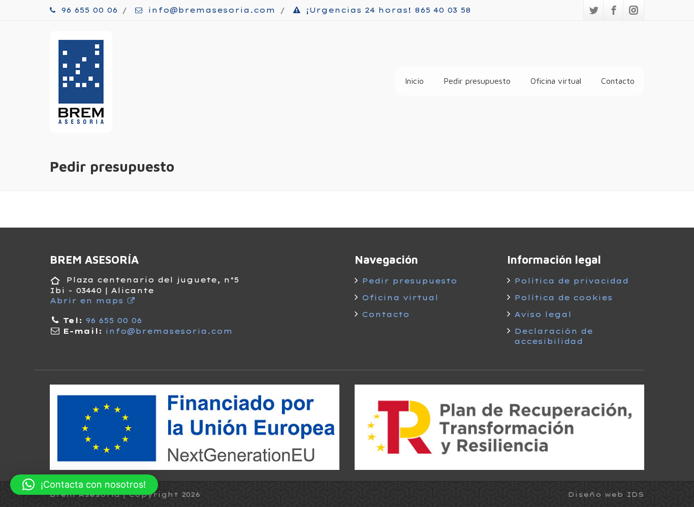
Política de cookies (563, 297)
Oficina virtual (555, 80)
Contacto (618, 80)
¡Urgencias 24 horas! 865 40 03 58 (387, 10)
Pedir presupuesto (477, 80)
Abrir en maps (88, 300)
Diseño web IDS (606, 494)
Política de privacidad (571, 281)
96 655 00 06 (87, 10)
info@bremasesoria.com (210, 10)
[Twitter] (594, 10)
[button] (84, 484)
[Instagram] (633, 10)
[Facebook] (614, 10)
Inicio (414, 80)
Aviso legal (543, 314)
